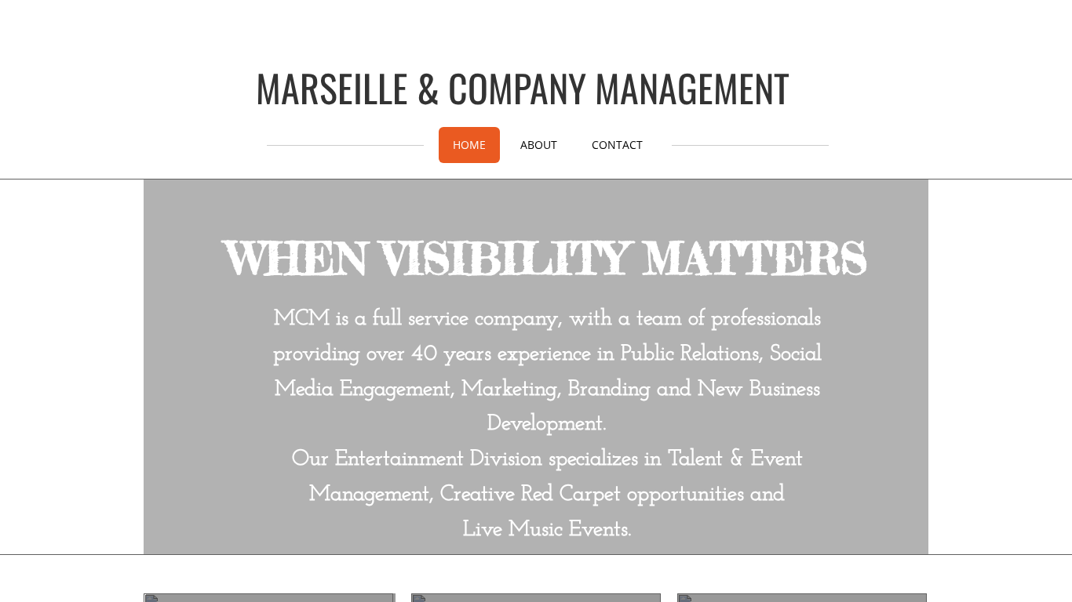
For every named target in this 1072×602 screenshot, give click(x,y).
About (538, 144)
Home (469, 144)
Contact (617, 144)
